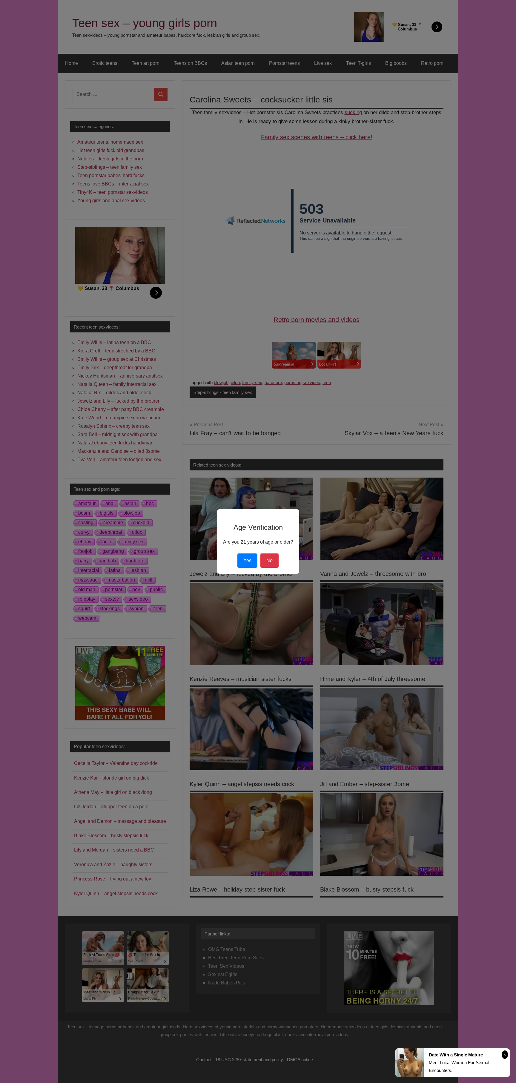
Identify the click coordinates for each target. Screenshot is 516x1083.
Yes (247, 560)
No (269, 560)
